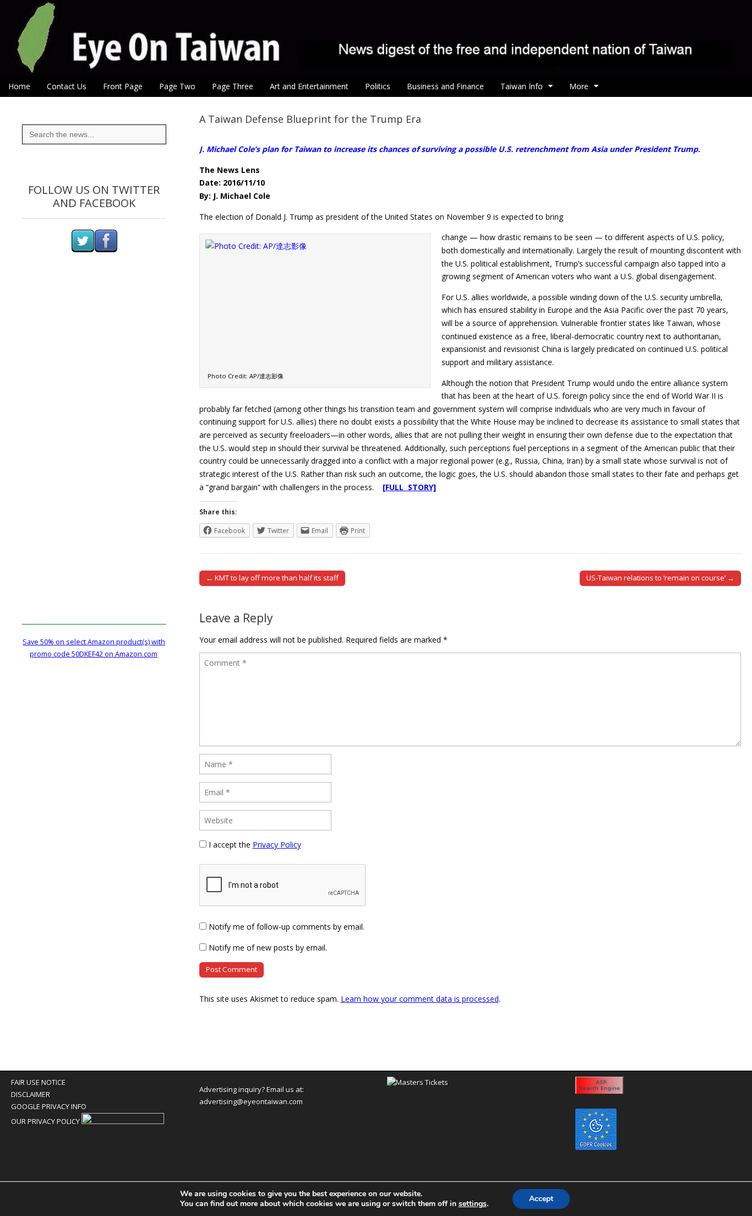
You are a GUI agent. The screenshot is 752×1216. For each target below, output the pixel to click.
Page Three (232, 86)
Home (19, 86)
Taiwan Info (521, 86)
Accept (541, 1198)
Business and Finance (445, 86)
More (578, 86)
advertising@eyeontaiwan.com (251, 1101)
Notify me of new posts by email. (268, 947)
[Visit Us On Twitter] (82, 249)
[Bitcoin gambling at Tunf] (122, 1121)
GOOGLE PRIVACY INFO (48, 1106)
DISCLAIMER (30, 1094)
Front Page (123, 86)
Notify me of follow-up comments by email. (286, 926)
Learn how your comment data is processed (420, 999)
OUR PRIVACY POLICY (45, 1121)
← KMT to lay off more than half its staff (272, 578)
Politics (377, 86)
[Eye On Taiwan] (376, 37)
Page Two (177, 86)
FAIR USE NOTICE (38, 1082)
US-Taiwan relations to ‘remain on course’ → (660, 578)
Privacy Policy (277, 844)
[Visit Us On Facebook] (105, 249)
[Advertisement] (94, 459)
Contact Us (66, 86)
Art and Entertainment (309, 86)
